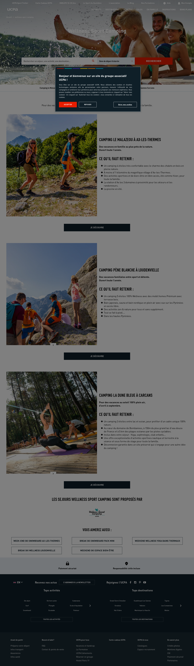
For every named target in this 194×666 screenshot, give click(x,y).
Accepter (68, 105)
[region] (98, 89)
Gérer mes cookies (125, 105)
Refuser (87, 105)
